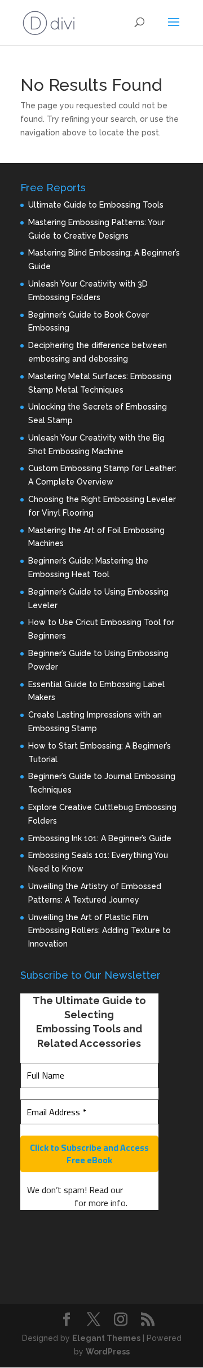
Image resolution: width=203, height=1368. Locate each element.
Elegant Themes (106, 1338)
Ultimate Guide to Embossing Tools (96, 204)
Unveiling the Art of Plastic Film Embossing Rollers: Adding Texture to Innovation (99, 931)
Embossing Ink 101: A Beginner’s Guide (99, 838)
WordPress (108, 1351)
